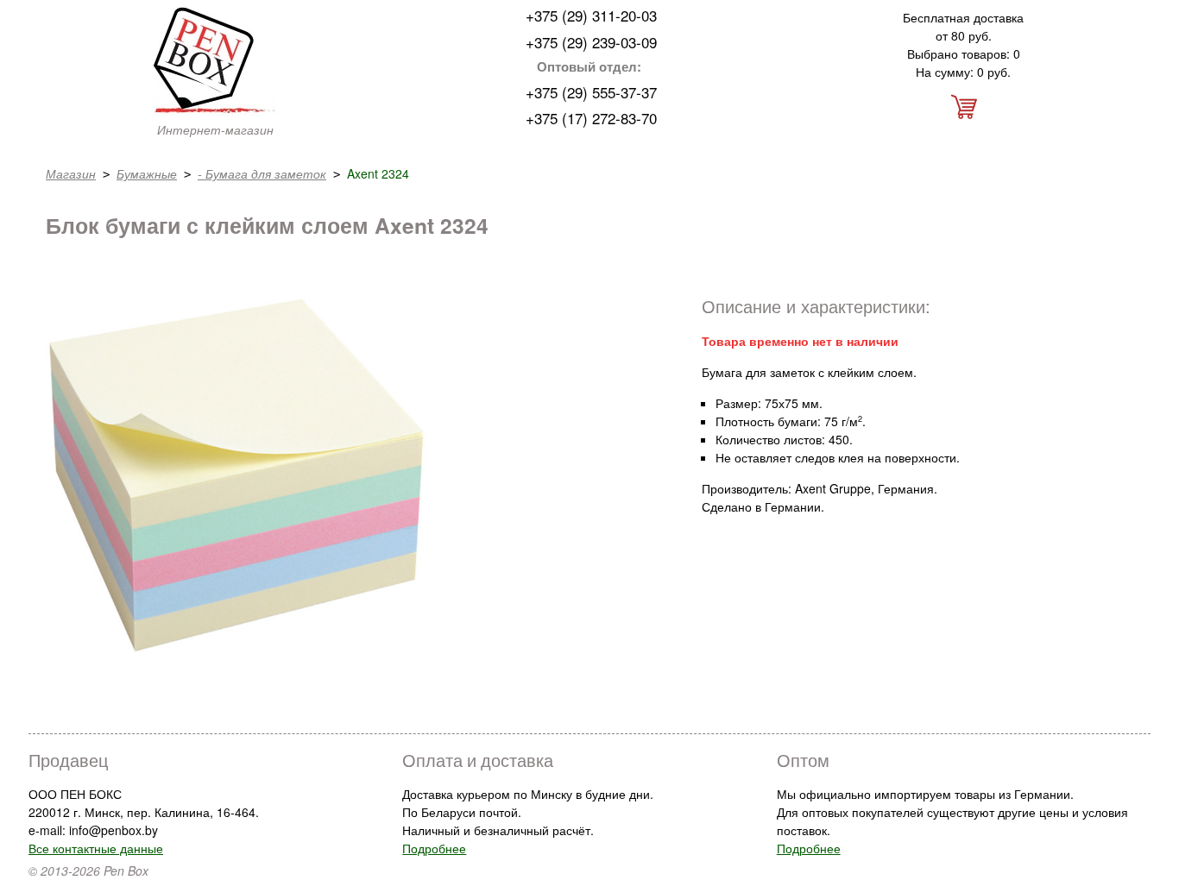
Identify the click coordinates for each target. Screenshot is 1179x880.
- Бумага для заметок (262, 173)
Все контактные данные (95, 848)
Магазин (71, 173)
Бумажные (147, 173)
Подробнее (434, 848)
